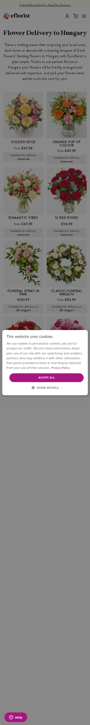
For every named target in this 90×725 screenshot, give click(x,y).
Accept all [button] (46, 377)
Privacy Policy (60, 368)
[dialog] (45, 362)
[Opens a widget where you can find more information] (15, 717)
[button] (45, 387)
